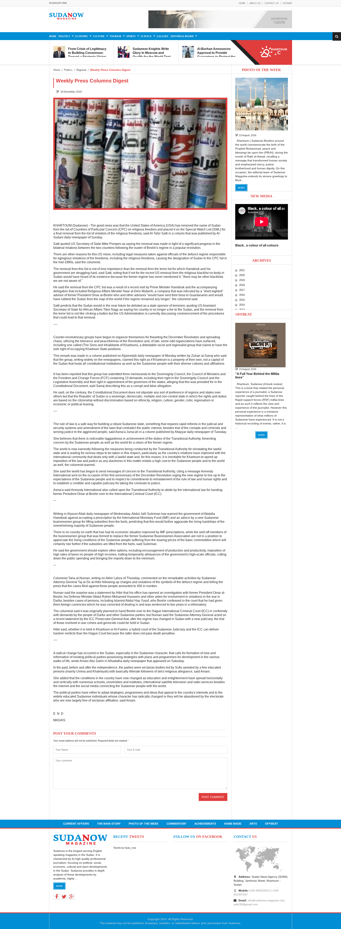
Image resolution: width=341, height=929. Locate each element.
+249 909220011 (259, 890)
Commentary (176, 823)
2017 (242, 289)
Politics (64, 36)
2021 (242, 270)
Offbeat (243, 314)
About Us (254, 3)
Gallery (163, 36)
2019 (242, 280)
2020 (242, 275)
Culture (99, 36)
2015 (242, 299)
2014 (242, 304)
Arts (253, 823)
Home (242, 3)
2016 (242, 294)
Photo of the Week (143, 823)
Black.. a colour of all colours (256, 245)
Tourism (115, 36)
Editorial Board (182, 36)
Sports (131, 36)
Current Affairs (76, 823)
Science (146, 36)
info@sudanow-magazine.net (266, 900)
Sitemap (287, 3)
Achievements (205, 823)
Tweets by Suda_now (124, 848)
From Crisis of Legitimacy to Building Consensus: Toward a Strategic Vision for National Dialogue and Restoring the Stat (87, 56)
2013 (242, 309)
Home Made (232, 823)
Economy (81, 36)
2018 (242, 285)
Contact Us (272, 3)
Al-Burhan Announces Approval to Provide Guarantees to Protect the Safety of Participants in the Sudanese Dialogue (217, 56)
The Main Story (109, 823)
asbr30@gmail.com (246, 904)
